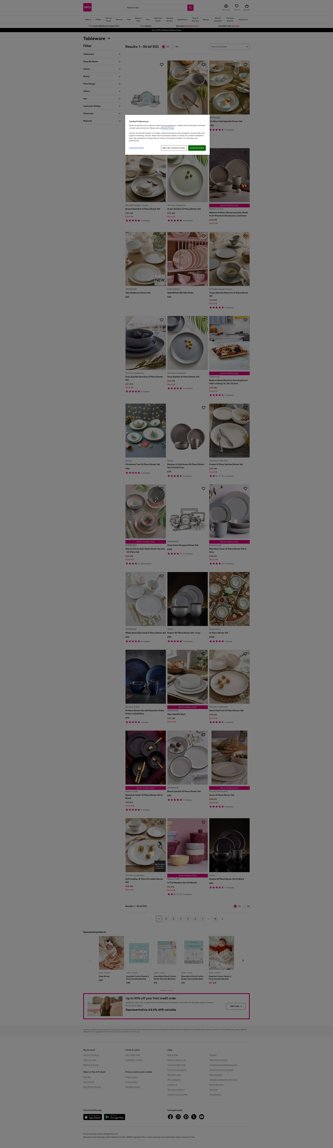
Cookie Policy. (168, 128)
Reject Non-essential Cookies (173, 148)
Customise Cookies (136, 148)
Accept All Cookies (197, 148)
